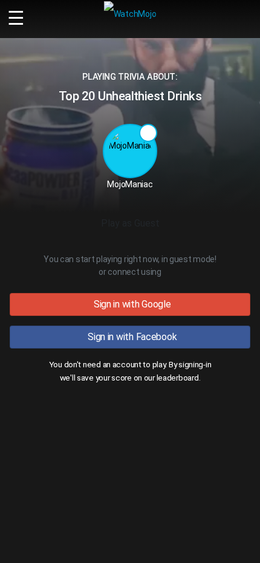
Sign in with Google (130, 304)
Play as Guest (130, 223)
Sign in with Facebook (130, 337)
